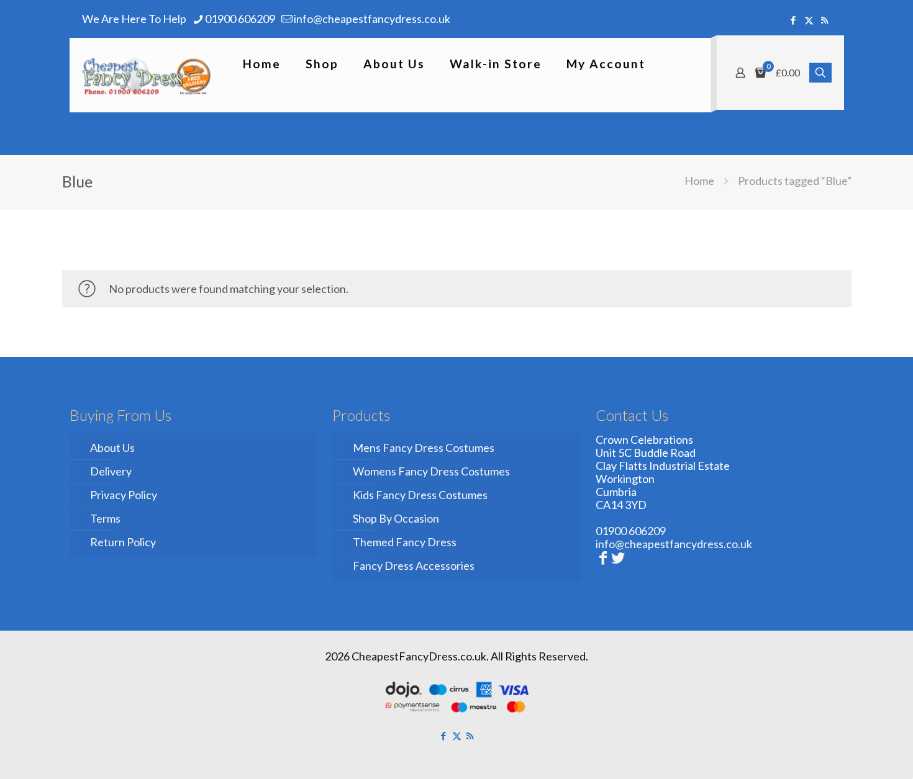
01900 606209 (240, 18)
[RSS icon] (824, 19)
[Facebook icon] (793, 19)
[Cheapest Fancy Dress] (147, 75)
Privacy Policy (123, 495)
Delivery (111, 471)
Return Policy (123, 542)
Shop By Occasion (396, 518)
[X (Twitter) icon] (809, 19)
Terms (105, 518)
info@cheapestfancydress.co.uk (372, 18)
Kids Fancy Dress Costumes (420, 495)
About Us (112, 447)
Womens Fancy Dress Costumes (431, 471)
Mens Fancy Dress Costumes (423, 447)
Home (699, 180)
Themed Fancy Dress (405, 542)
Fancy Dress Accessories (414, 565)
